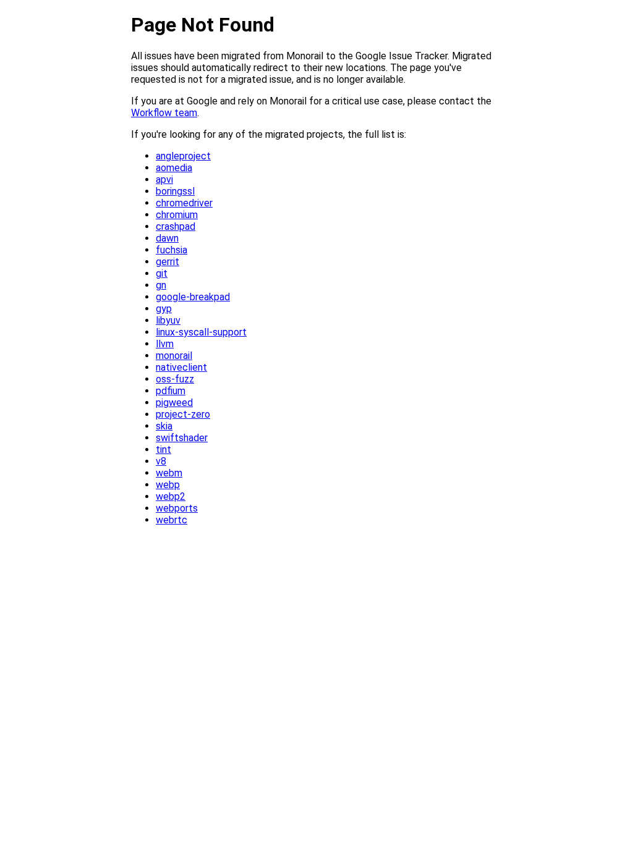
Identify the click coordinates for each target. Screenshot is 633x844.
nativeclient (181, 367)
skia (164, 426)
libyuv (168, 320)
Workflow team (164, 113)
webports (177, 508)
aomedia (174, 168)
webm (169, 473)
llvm (165, 344)
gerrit (167, 262)
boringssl (175, 191)
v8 (161, 461)
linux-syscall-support (201, 332)
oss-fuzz (175, 379)
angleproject (183, 156)
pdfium (170, 391)
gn (161, 285)
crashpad (175, 226)
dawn (167, 238)
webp (168, 485)
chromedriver (184, 203)
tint (163, 449)
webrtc (171, 520)
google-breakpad (193, 297)
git (162, 273)
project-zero (183, 414)
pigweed (174, 402)
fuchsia (171, 250)
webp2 (170, 496)
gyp (164, 308)
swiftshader (182, 438)
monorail (174, 355)
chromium (177, 215)
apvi (164, 179)
